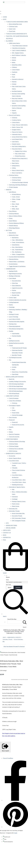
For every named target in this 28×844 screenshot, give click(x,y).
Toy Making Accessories (15, 357)
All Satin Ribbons (16, 194)
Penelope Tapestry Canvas (18, 501)
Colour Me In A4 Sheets (15, 400)
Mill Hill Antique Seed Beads (16, 384)
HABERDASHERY (10, 268)
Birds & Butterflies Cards (15, 24)
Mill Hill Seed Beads (14, 393)
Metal (13, 369)
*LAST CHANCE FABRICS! (19, 50)
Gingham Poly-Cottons (21, 151)
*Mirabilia (14, 468)
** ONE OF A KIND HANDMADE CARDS (17, 21)
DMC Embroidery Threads (19, 518)
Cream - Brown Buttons (18, 242)
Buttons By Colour (13, 235)
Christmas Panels (16, 180)
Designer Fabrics (16, 129)
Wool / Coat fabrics (17, 172)
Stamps (11, 432)
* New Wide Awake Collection (19, 45)
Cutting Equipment (14, 302)
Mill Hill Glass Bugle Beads (16, 386)
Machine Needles (16, 336)
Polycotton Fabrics (17, 148)
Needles (11, 331)
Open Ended (15, 374)
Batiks (13, 62)
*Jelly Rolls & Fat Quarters (18, 48)
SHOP (4, 19)
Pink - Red (14, 206)
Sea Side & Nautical (17, 91)
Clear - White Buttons (17, 240)
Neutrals (14, 81)
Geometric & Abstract (17, 79)
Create (15, 833)
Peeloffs (11, 427)
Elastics (11, 304)
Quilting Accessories (14, 340)
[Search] (25, 622)
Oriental (14, 84)
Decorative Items (16, 280)
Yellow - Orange (16, 199)
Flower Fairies (15, 412)
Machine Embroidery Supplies (16, 321)
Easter (13, 74)
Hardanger (15, 499)
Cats (13, 408)
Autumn (14, 60)
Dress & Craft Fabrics (14, 115)
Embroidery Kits (13, 508)
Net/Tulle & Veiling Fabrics (19, 146)
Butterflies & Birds (17, 65)
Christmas (14, 117)
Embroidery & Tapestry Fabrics (17, 487)
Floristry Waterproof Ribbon (16, 223)
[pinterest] (15, 827)
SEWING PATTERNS (11, 525)
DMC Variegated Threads (18, 520)
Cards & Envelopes (14, 398)
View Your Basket (8, 646)
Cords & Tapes (12, 297)
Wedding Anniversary (17, 484)
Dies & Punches (13, 417)
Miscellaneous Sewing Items (16, 328)
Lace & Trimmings (13, 316)
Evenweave (15, 496)
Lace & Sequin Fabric (17, 139)
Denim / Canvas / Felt (17, 127)
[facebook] (15, 800)
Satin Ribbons (12, 192)
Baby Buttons (12, 232)
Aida (13, 489)
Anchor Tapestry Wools (15, 458)
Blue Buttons (15, 237)
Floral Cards (12, 31)
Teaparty (14, 112)
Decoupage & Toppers (14, 405)
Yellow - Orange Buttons (18, 254)
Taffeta (14, 168)
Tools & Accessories (14, 436)
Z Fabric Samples (13, 187)
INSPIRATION (7, 537)
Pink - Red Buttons (17, 252)
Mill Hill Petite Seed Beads (16, 391)
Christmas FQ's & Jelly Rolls (16, 448)
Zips (10, 360)
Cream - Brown (16, 196)
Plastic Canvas (15, 503)
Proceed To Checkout (19, 646)
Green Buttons (15, 244)
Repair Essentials (16, 292)
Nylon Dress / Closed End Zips (19, 372)
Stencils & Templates (14, 434)
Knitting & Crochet (14, 314)
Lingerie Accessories (17, 288)
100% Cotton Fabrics (14, 43)
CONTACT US (7, 532)
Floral (13, 77)
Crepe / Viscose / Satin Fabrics (20, 124)
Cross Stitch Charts (14, 460)
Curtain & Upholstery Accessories (17, 300)
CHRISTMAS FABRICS (12, 439)
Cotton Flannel (15, 69)
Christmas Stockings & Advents (20, 182)
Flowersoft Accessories (18, 424)
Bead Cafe (11, 379)
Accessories (12, 456)
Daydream (14, 72)
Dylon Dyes (15, 283)
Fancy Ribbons (13, 211)
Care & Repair (12, 278)
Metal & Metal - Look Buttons (16, 261)
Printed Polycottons (20, 156)
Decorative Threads (17, 515)
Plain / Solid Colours (20, 153)
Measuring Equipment (14, 326)
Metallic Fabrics (16, 144)
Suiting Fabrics (16, 165)
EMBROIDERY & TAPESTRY (13, 453)
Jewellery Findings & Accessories (17, 381)
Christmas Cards (13, 26)
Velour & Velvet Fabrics (18, 170)
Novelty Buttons (13, 264)
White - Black (15, 208)
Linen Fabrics (15, 141)
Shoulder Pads (15, 295)
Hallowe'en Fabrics (17, 134)
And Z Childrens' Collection (19, 55)
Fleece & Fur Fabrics (17, 132)
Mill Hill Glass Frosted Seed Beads (18, 388)
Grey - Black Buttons (17, 247)
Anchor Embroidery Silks (18, 513)
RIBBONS (8, 189)
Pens (10, 429)
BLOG (4, 535)
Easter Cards (12, 29)
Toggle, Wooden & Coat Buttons (17, 266)
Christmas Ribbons (14, 213)
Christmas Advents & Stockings (17, 441)
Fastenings (11, 307)
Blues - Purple (15, 204)
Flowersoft (12, 420)
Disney (10, 218)
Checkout (18, 587)
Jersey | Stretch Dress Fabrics (19, 136)
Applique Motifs (13, 271)
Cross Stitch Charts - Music (19, 482)
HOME (5, 17)
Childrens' (14, 67)
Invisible (14, 367)
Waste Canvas (15, 506)
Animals (14, 57)
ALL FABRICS (9, 41)
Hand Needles (15, 333)
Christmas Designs (14, 446)
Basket (9, 587)
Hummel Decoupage (17, 415)
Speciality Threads (16, 355)
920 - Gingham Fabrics (18, 53)
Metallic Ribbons (13, 225)
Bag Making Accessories (15, 273)
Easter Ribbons (13, 220)
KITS (7, 523)
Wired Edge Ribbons (14, 228)
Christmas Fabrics (13, 175)
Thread (11, 345)
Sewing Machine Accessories (16, 343)
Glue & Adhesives (16, 285)
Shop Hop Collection (17, 98)
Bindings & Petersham (14, 276)
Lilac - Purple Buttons (17, 249)
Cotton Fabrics (16, 122)
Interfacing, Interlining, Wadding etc (18, 184)
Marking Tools (13, 324)
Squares (14, 110)
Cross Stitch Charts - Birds (18, 480)
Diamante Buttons (13, 259)
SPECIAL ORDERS (10, 527)
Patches (14, 290)
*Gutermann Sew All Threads (19, 348)
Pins (10, 338)
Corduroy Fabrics (16, 120)
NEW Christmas (13, 451)
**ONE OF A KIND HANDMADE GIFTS (16, 33)
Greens (14, 201)
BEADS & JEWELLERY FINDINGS (14, 376)
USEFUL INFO (7, 530)
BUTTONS (9, 230)
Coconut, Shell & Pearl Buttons (16, 256)
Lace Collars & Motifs (14, 319)
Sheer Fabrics (15, 163)
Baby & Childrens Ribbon (15, 216)
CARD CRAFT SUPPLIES (12, 396)
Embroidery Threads (14, 511)
